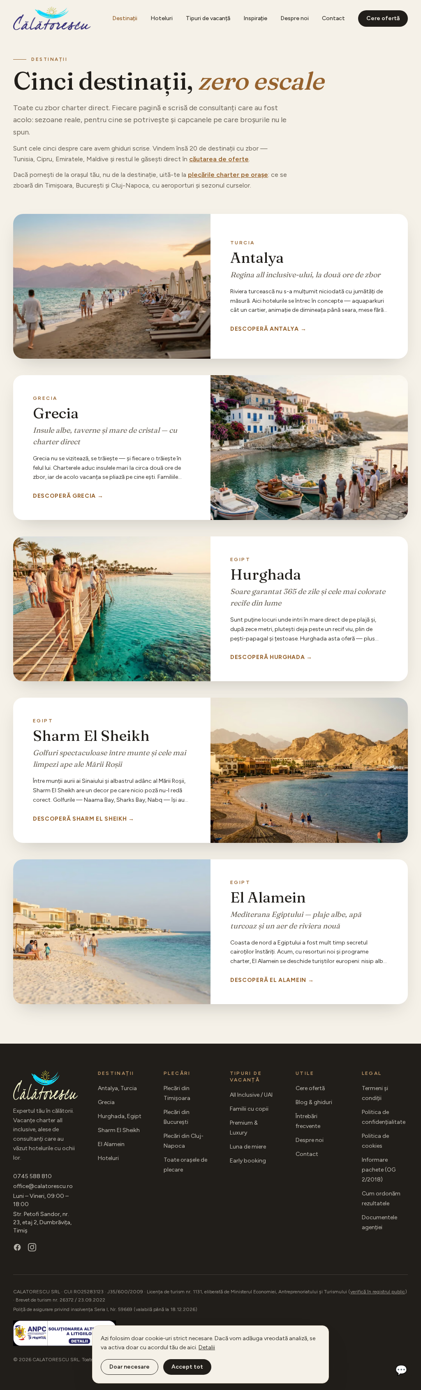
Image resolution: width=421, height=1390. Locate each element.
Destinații (124, 18)
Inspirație (255, 18)
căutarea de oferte (219, 159)
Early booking (248, 1160)
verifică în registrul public (377, 1292)
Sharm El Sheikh (119, 1130)
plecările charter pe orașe (228, 175)
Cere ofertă (383, 18)
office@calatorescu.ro (43, 1186)
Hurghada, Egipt (119, 1116)
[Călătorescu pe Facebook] (17, 1247)
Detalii (207, 1347)
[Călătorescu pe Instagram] (32, 1247)
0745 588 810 (32, 1176)
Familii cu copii (249, 1108)
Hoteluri (161, 18)
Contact (333, 18)
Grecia (106, 1102)
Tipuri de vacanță (208, 18)
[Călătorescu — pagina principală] (52, 18)
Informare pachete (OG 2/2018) (379, 1169)
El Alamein (111, 1144)
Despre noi (294, 18)
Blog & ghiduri (314, 1102)
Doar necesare (129, 1366)
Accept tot (187, 1366)
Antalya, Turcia (117, 1088)
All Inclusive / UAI (251, 1094)
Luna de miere (248, 1146)
